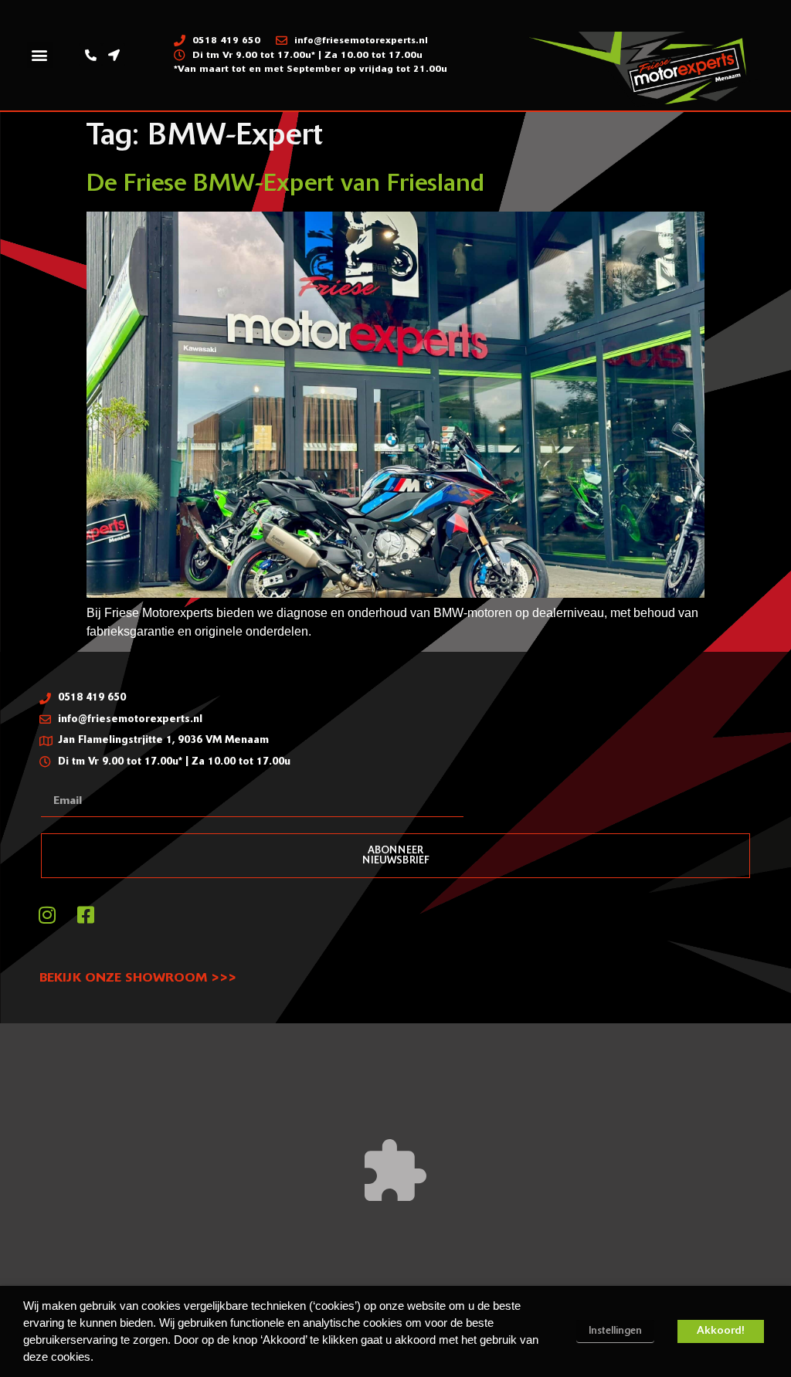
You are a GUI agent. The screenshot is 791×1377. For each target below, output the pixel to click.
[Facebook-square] (85, 914)
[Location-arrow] (113, 54)
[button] (40, 55)
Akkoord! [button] (721, 1331)
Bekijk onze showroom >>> (137, 978)
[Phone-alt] (90, 54)
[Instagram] (47, 914)
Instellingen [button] (615, 1331)
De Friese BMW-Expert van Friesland (285, 184)
